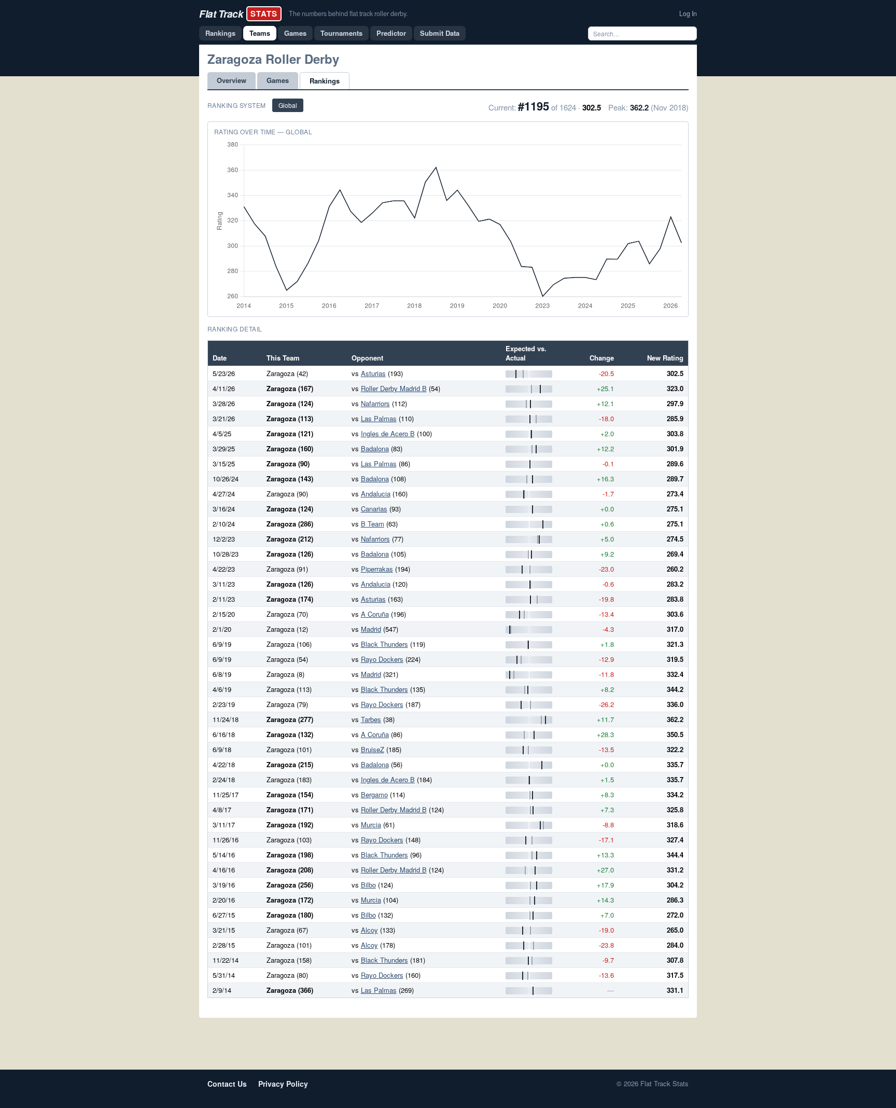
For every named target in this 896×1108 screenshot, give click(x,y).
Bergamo (374, 794)
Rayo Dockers (382, 659)
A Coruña (375, 614)
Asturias (373, 373)
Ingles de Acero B (388, 433)
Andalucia (375, 493)
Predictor (391, 33)
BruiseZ (372, 749)
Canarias (374, 509)
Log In (688, 13)
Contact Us (227, 1083)
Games (295, 33)
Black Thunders (384, 644)
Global (287, 105)
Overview (231, 80)
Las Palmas (379, 418)
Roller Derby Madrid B (394, 388)
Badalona (375, 448)
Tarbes (371, 719)
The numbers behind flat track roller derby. (348, 13)
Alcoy (369, 930)
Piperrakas (377, 569)
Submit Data (439, 33)
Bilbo (368, 885)
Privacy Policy (283, 1083)
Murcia (371, 824)
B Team (372, 524)
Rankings (220, 33)
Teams (259, 33)
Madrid (371, 629)
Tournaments (341, 33)
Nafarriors (375, 403)
